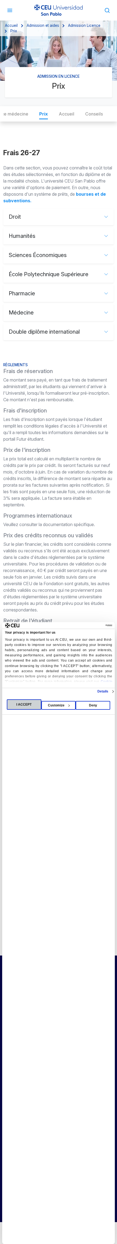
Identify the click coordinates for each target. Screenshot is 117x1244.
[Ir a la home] (58, 10)
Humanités (22, 236)
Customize (56, 705)
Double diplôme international (44, 331)
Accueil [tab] (66, 114)
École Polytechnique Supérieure (48, 274)
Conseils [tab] (94, 114)
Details (103, 691)
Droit (15, 216)
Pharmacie (22, 293)
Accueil (11, 25)
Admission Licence (84, 25)
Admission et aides (43, 25)
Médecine (21, 312)
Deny (93, 705)
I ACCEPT (24, 704)
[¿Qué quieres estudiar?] (107, 10)
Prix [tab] (43, 114)
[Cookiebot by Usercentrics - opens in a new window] (88, 625)
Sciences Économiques (38, 255)
